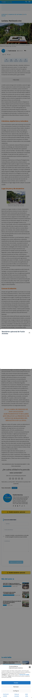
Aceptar (16, 682)
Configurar (16, 691)
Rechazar (16, 686)
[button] (30, 667)
